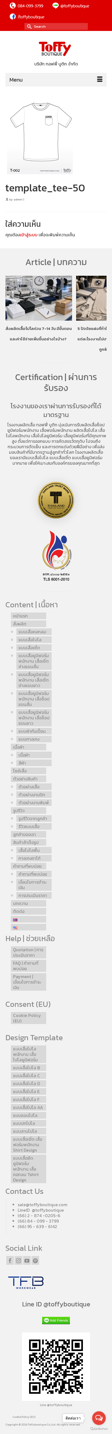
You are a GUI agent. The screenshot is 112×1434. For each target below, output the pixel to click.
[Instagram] (18, 1260)
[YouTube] (27, 1260)
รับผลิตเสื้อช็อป (91, 424)
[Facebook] (10, 1260)
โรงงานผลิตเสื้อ (21, 424)
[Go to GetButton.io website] (99, 1428)
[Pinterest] (35, 1260)
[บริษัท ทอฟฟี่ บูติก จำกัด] (56, 49)
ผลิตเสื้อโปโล (85, 430)
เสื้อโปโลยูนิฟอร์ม (47, 435)
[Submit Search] (28, 26)
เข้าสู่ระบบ (29, 234)
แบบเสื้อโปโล (36, 457)
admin (18, 199)
